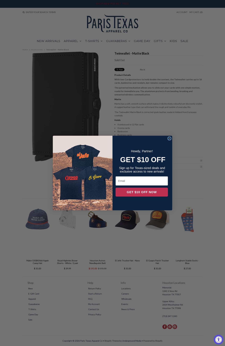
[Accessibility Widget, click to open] (218, 339)
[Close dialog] (169, 138)
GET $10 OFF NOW (142, 192)
